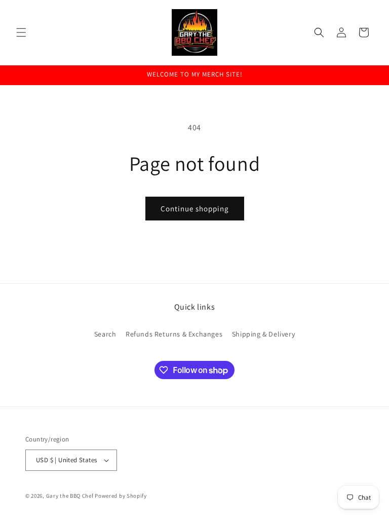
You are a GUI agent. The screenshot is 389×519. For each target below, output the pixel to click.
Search (105, 334)
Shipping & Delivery (263, 334)
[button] (21, 32)
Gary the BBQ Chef (70, 495)
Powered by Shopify (121, 495)
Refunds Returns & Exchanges (174, 334)
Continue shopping (195, 208)
